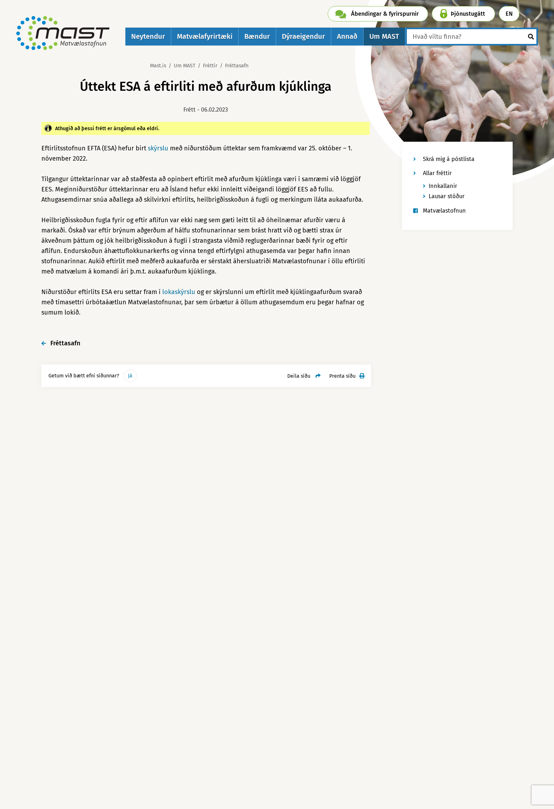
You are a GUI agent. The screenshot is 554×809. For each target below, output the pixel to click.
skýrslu (158, 148)
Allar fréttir (437, 173)
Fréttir (210, 66)
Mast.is (158, 66)
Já (130, 376)
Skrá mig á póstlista (448, 159)
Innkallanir (443, 186)
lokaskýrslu (178, 292)
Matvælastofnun (444, 210)
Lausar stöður (447, 196)
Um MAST (184, 66)
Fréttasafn (236, 66)
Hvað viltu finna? (437, 36)
